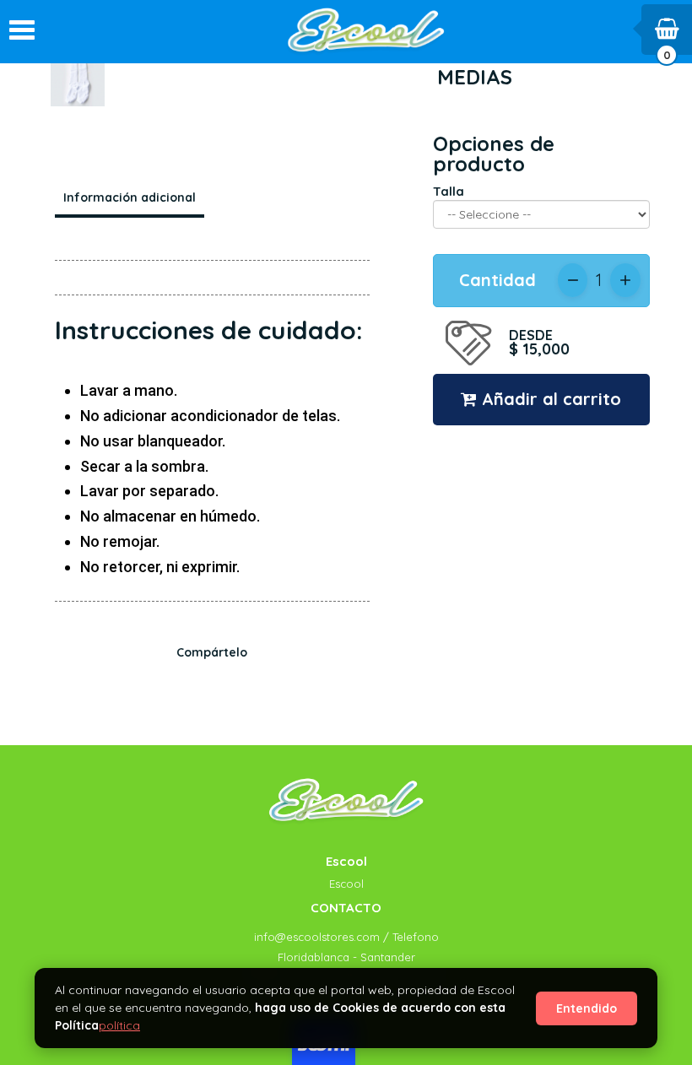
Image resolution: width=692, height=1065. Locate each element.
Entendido (586, 1008)
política (119, 1025)
